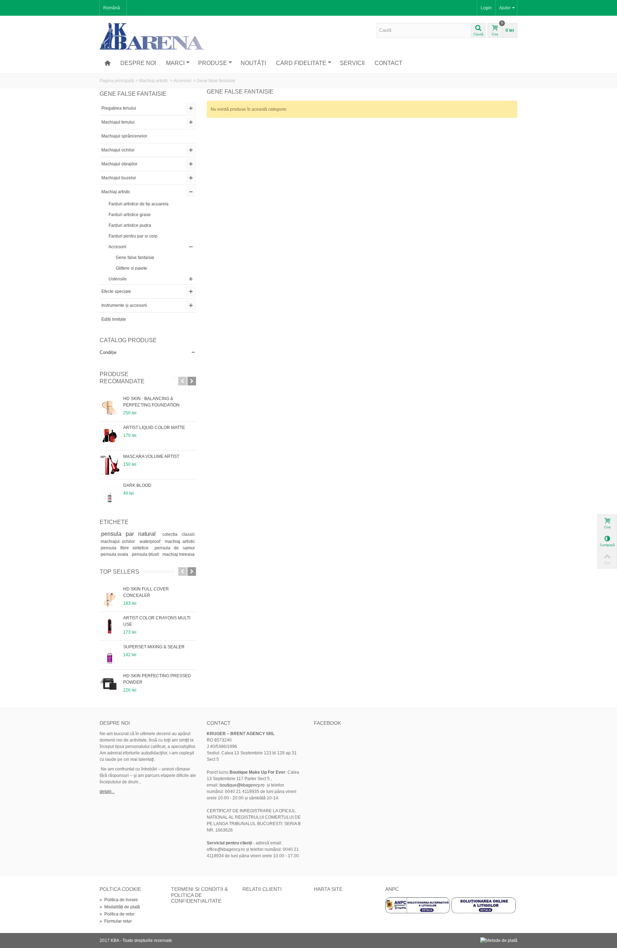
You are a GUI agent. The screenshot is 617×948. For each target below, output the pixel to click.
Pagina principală (117, 80)
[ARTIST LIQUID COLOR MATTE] (110, 435)
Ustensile (118, 278)
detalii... (107, 791)
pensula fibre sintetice (126, 547)
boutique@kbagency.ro (242, 785)
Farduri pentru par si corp (133, 236)
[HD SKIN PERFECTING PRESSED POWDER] (110, 684)
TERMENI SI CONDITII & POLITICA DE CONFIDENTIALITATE (199, 895)
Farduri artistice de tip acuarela (139, 203)
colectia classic (178, 534)
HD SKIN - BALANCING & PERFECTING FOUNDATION (151, 402)
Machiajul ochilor (118, 150)
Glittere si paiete (131, 268)
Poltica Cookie (120, 889)
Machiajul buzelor (118, 177)
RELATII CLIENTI (262, 889)
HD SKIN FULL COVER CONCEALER (146, 592)
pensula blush (146, 554)
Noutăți (253, 63)
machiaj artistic (180, 541)
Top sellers (119, 572)
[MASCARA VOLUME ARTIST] (110, 464)
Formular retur (116, 921)
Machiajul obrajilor (119, 163)
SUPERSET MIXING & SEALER (154, 646)
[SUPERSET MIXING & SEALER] (110, 655)
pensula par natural (130, 534)
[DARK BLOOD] (110, 493)
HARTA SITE (328, 889)
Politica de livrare (119, 899)
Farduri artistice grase (130, 214)
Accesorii (182, 80)
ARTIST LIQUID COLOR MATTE (154, 427)
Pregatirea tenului (118, 108)
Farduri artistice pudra (130, 225)
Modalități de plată (120, 906)
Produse (212, 63)
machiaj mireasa (178, 554)
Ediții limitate (113, 319)
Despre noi (138, 63)
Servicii (352, 63)
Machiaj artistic (153, 80)
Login (486, 7)
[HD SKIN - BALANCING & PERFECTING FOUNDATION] (110, 406)
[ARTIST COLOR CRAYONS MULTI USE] (110, 626)
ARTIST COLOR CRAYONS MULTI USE (156, 621)
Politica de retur (117, 914)
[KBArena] (152, 36)
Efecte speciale (116, 291)
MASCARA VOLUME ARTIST (151, 456)
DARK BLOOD (137, 485)
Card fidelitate (301, 63)
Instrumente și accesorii (124, 305)
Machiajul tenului (118, 122)
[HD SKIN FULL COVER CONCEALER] (110, 597)
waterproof (151, 541)
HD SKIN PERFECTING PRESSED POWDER (157, 679)
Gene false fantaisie (135, 257)
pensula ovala (115, 554)
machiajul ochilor (119, 541)
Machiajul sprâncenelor (124, 136)
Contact (388, 63)
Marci (175, 63)
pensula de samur (175, 547)
